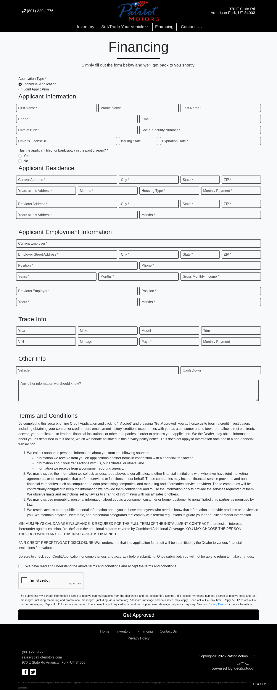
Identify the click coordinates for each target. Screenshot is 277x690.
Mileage (86, 341)
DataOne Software (90, 683)
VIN (21, 341)
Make (84, 330)
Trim (206, 330)
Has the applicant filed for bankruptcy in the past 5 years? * (63, 150)
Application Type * (32, 79)
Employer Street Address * (38, 254)
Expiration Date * (175, 141)
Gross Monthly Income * (201, 276)
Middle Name (110, 108)
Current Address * (31, 180)
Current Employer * (32, 243)
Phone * (24, 119)
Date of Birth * (28, 130)
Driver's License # (32, 141)
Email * (147, 119)
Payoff (146, 341)
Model (146, 330)
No (26, 161)
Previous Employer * (34, 291)
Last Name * (192, 108)
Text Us (259, 684)
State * (188, 180)
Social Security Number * (161, 130)
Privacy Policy (217, 604)
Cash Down (192, 370)
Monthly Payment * (217, 191)
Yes (26, 156)
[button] (124, 27)
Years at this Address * (35, 191)
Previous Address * (32, 204)
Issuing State (131, 141)
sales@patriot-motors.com (42, 657)
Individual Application (40, 84)
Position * (25, 265)
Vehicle (24, 370)
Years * (23, 276)
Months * (86, 191)
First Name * (27, 108)
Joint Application (36, 89)
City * (125, 180)
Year (21, 330)
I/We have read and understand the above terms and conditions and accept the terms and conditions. (100, 566)
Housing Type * (153, 191)
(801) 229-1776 (39, 10)
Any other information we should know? (51, 383)
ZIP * (227, 180)
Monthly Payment (216, 341)
